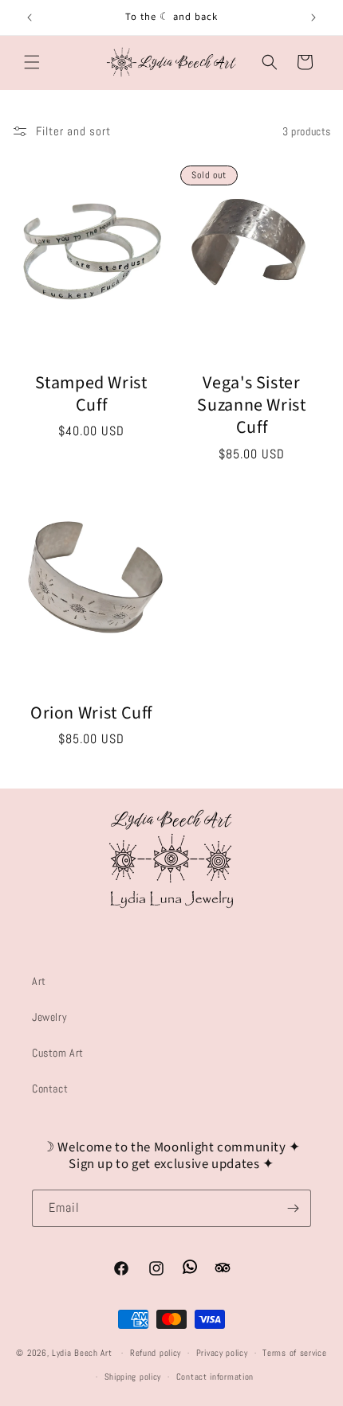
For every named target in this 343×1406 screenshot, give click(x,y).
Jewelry (49, 1017)
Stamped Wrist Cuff (91, 394)
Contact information (215, 1376)
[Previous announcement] (29, 17)
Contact (50, 1088)
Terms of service (294, 1352)
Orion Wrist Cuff (91, 712)
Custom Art (58, 1053)
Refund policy (155, 1352)
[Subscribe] (292, 1208)
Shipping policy (133, 1376)
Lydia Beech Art (83, 1352)
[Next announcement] (313, 17)
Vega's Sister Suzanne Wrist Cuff (251, 405)
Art (39, 981)
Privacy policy (222, 1352)
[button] (31, 62)
